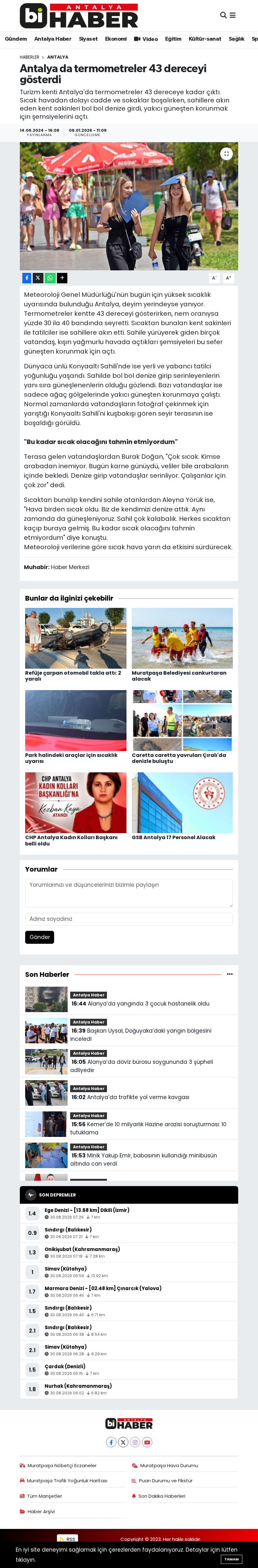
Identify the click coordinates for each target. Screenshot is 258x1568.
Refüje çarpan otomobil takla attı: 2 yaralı (73, 676)
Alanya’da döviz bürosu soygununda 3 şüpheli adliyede (141, 1066)
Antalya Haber (52, 39)
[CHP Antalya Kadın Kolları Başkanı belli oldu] (75, 802)
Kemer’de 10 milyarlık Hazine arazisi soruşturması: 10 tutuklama (148, 1128)
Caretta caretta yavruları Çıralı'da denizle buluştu (179, 758)
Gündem (16, 39)
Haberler (29, 57)
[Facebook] (111, 1442)
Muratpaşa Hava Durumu (169, 1465)
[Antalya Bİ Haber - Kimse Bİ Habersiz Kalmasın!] (79, 15)
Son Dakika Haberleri (161, 1496)
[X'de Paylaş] (38, 278)
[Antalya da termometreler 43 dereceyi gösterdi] (129, 206)
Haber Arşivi (41, 1511)
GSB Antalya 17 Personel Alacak (174, 837)
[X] (123, 1442)
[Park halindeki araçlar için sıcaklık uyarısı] (75, 720)
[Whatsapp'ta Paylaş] (50, 278)
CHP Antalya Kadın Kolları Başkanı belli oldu (71, 840)
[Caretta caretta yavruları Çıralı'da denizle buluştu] (182, 720)
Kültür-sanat (205, 39)
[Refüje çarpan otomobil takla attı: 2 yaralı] (75, 638)
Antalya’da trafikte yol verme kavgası (130, 1097)
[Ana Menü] (233, 15)
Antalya (57, 57)
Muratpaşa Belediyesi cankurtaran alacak (179, 676)
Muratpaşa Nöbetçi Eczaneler (62, 1465)
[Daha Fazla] (62, 278)
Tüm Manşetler (44, 1496)
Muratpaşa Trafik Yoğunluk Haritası (67, 1480)
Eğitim (173, 39)
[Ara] (223, 15)
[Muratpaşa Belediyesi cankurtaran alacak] (182, 638)
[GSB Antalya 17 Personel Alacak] (182, 802)
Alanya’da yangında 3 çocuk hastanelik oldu (141, 1003)
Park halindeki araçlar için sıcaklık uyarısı (71, 758)
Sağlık (236, 39)
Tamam (231, 1559)
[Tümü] (230, 974)
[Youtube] (147, 1442)
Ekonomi (116, 39)
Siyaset (88, 39)
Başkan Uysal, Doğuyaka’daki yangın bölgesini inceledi (140, 1035)
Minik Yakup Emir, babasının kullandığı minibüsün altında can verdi (143, 1159)
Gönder (40, 937)
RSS (70, 1539)
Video (150, 39)
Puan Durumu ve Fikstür (166, 1480)
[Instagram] (135, 1442)
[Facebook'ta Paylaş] (26, 278)
